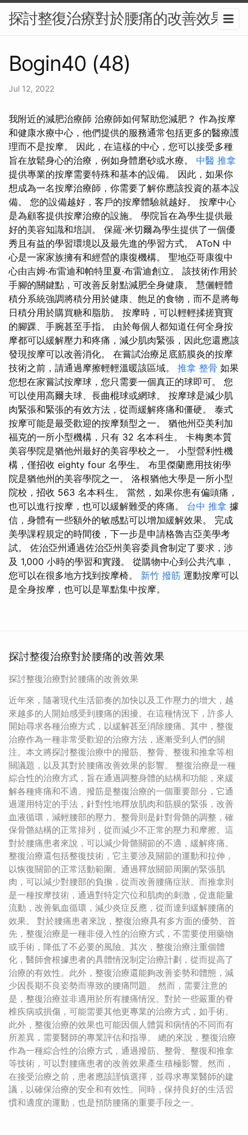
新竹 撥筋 (161, 575)
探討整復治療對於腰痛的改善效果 (117, 18)
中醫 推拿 (216, 160)
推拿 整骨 (197, 368)
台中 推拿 (207, 506)
